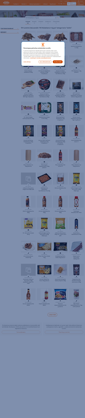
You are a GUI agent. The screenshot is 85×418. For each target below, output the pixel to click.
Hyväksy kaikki (57, 61)
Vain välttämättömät (45, 61)
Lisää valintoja (27, 61)
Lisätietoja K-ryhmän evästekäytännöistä (40, 57)
